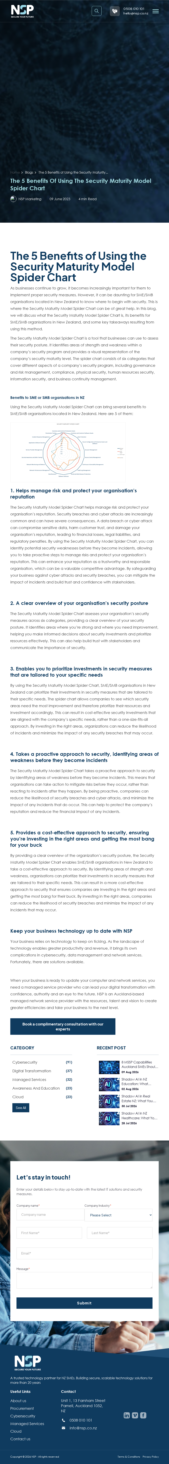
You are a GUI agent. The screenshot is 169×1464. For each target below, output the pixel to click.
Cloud (42, 1097)
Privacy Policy (151, 1456)
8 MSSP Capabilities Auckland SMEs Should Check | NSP (139, 1064)
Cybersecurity (42, 1062)
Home (15, 172)
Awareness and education (42, 1088)
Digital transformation (42, 1071)
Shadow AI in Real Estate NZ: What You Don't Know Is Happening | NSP (137, 1098)
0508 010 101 (133, 9)
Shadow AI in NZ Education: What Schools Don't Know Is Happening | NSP (138, 1081)
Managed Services (27, 1423)
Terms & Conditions (129, 1456)
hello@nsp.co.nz (135, 13)
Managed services (42, 1079)
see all (21, 1107)
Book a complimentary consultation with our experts (62, 1026)
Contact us (20, 1439)
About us (18, 1400)
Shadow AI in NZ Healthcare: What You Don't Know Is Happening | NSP (139, 1115)
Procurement (22, 1408)
